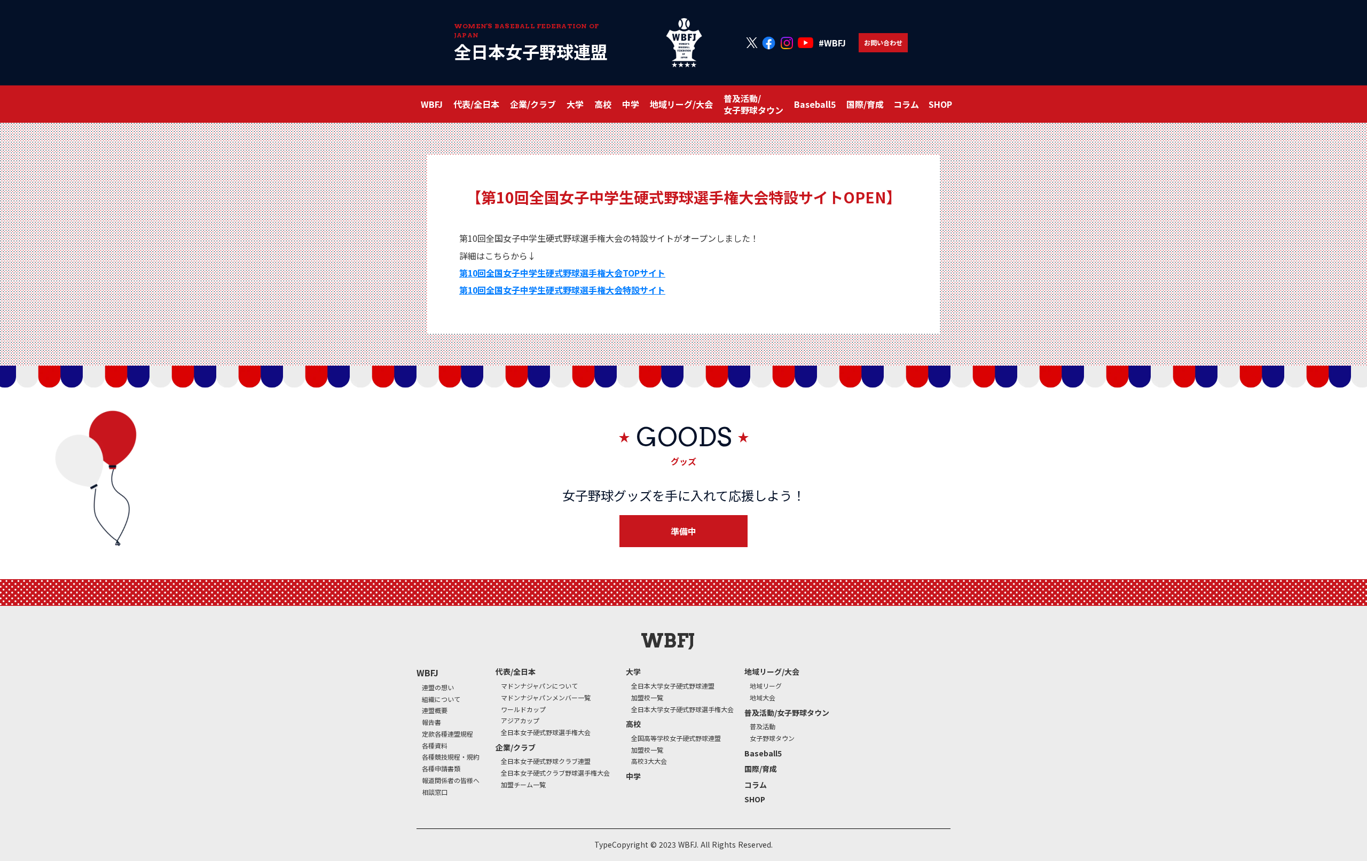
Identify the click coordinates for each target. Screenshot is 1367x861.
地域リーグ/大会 (771, 672)
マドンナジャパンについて (539, 686)
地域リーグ (766, 686)
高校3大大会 (649, 761)
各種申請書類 (441, 768)
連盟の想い (438, 687)
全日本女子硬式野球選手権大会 (546, 732)
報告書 (431, 722)
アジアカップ (520, 720)
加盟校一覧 (647, 697)
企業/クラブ (516, 747)
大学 (633, 672)
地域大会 (762, 697)
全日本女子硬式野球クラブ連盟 (546, 761)
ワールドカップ (523, 709)
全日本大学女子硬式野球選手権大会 (682, 709)
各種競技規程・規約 (451, 757)
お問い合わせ (883, 42)
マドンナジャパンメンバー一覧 (546, 697)
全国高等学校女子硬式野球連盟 (676, 738)
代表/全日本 (516, 672)
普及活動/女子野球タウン (786, 713)
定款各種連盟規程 (447, 734)
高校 (633, 724)
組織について (441, 699)
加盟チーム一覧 (523, 784)
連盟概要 (434, 710)
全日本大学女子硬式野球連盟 (672, 686)
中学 (630, 104)
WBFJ (427, 672)
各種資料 (434, 745)
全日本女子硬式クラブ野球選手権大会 (555, 773)
